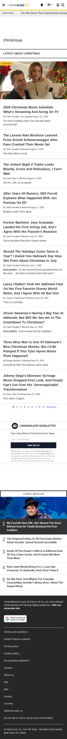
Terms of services (42, 451)
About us (9, 674)
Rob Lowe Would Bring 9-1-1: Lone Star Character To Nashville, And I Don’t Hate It (32, 568)
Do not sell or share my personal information (28, 717)
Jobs (6, 689)
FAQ (6, 682)
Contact (8, 696)
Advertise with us (13, 710)
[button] (3, 5)
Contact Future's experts (17, 639)
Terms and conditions (16, 631)
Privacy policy (11, 646)
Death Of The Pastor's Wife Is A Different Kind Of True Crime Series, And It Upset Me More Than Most (35, 555)
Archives (51, 407)
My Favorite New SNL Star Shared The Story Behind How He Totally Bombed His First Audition (34, 527)
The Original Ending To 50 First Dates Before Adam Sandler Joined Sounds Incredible (34, 540)
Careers (8, 667)
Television (6, 63)
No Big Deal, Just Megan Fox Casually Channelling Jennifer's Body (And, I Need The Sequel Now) (35, 583)
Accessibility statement (16, 660)
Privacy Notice (45, 453)
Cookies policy (11, 653)
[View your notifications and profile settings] (42, 5)
